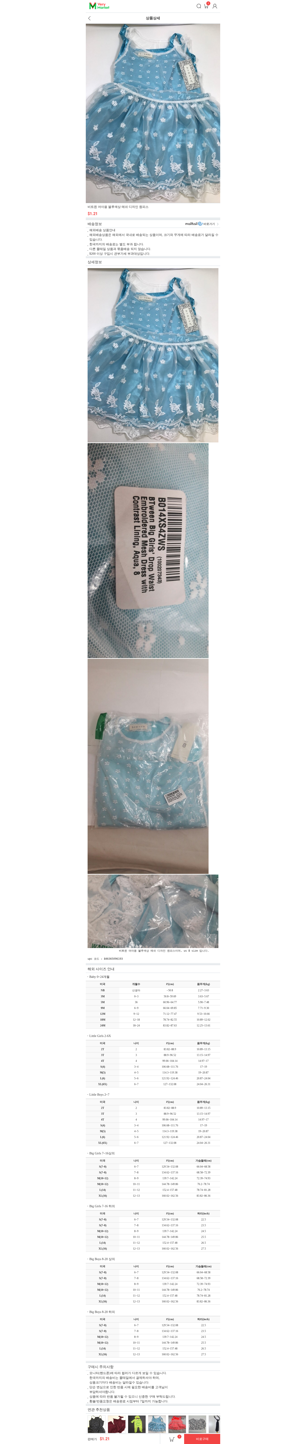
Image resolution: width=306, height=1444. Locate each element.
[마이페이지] (214, 6)
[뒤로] (89, 18)
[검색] (198, 6)
